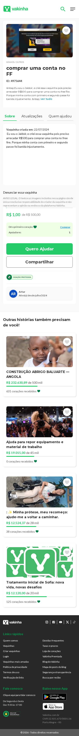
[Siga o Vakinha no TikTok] (74, 622)
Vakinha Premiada (52, 656)
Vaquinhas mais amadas (16, 661)
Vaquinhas (8, 645)
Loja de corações (52, 651)
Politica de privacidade (15, 666)
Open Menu (72, 9)
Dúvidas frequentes (53, 640)
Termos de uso (11, 672)
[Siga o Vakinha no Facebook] (53, 622)
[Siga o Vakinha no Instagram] (46, 622)
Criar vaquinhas (11, 651)
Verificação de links (13, 677)
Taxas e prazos (50, 645)
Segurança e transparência (57, 672)
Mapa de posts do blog (54, 666)
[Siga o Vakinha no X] (67, 622)
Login (6, 656)
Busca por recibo (52, 677)
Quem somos (10, 640)
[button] (39, 40)
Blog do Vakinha (51, 661)
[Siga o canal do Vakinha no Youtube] (60, 622)
